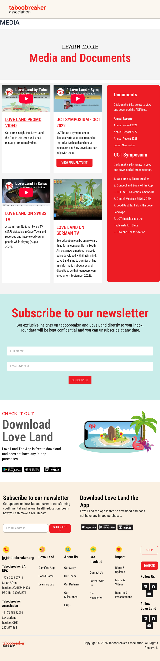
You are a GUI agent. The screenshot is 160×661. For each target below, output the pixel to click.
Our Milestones (71, 595)
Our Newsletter (96, 595)
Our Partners (72, 584)
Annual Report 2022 (125, 132)
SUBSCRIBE (80, 380)
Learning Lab (46, 584)
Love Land (46, 557)
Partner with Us (97, 583)
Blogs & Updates (120, 570)
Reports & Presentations (123, 595)
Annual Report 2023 (125, 138)
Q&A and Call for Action (131, 232)
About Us (71, 557)
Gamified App (47, 568)
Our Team (70, 576)
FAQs (67, 605)
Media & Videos (120, 582)
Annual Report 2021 (125, 125)
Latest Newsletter (124, 145)
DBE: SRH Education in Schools (135, 192)
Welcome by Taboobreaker (133, 179)
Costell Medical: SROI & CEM (134, 199)
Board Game (46, 576)
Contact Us (96, 572)
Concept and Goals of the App (135, 185)
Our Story (70, 568)
